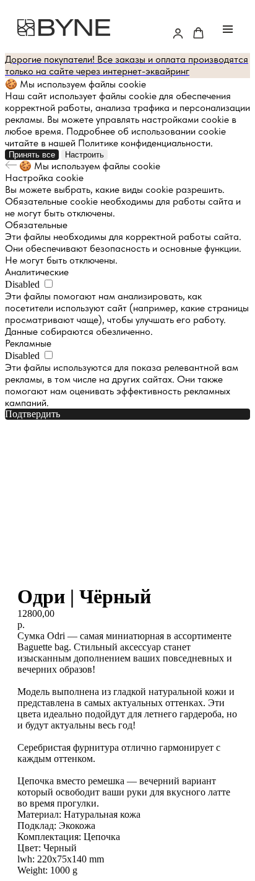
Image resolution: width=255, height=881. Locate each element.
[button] (178, 33)
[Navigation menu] (228, 29)
